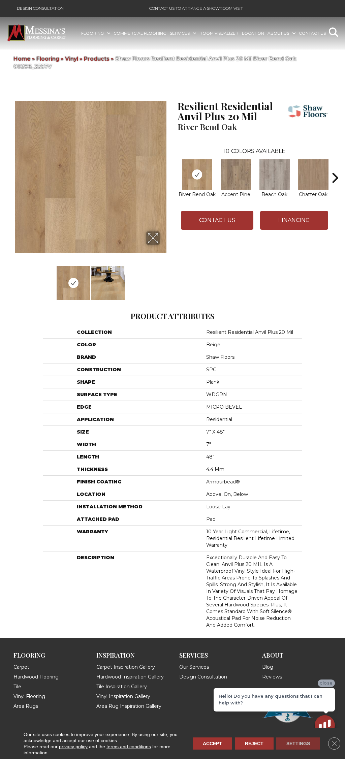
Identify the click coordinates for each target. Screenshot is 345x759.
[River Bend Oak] (197, 174)
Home (22, 59)
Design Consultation (40, 8)
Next (164, 279)
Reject (254, 743)
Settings (298, 743)
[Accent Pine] (236, 174)
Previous (16, 279)
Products (96, 59)
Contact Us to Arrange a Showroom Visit (196, 8)
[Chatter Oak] (313, 174)
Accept (212, 743)
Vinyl (71, 59)
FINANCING (294, 220)
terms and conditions (128, 746)
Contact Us (217, 220)
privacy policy (73, 746)
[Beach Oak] (274, 174)
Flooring (47, 59)
